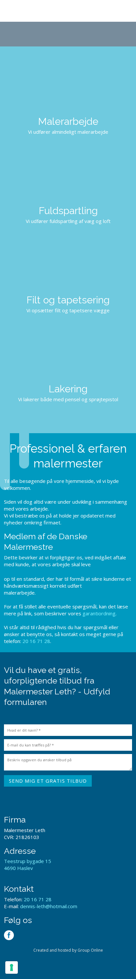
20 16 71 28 (36, 641)
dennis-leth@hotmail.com (48, 906)
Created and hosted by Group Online (68, 950)
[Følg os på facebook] (9, 935)
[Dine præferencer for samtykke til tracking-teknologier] (11, 967)
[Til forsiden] (68, 34)
